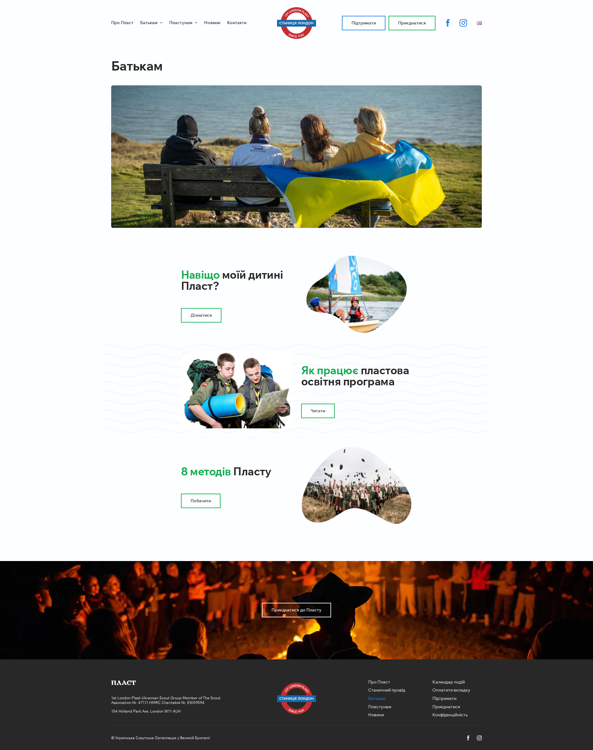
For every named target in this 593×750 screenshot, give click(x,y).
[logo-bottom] (296, 9)
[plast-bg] (123, 683)
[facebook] (448, 23)
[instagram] (463, 23)
